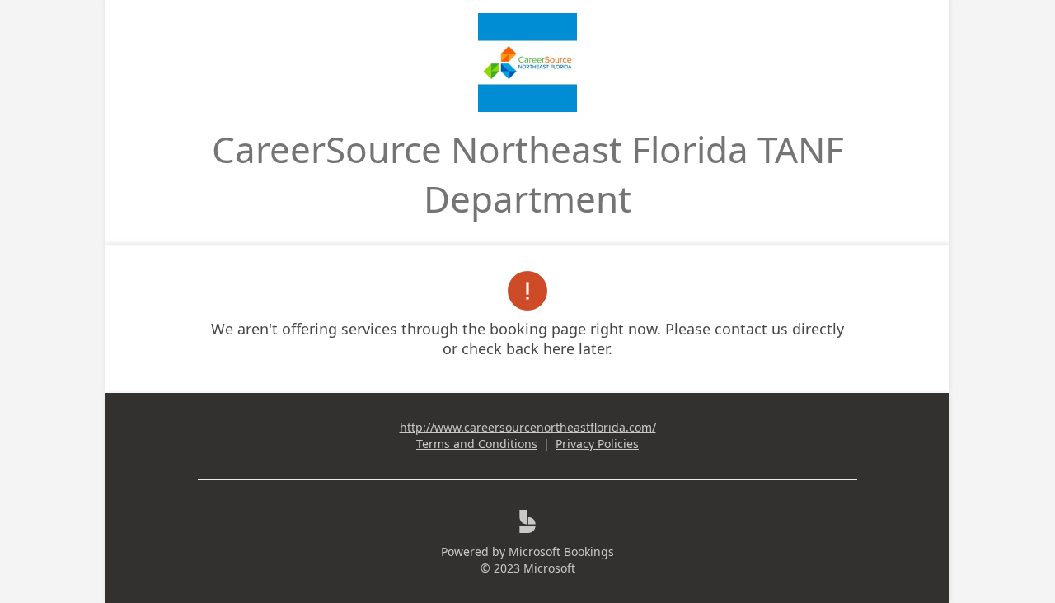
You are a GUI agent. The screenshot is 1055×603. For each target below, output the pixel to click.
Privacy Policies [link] (597, 443)
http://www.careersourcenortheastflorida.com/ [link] (528, 427)
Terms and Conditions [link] (476, 443)
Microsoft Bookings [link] (561, 551)
